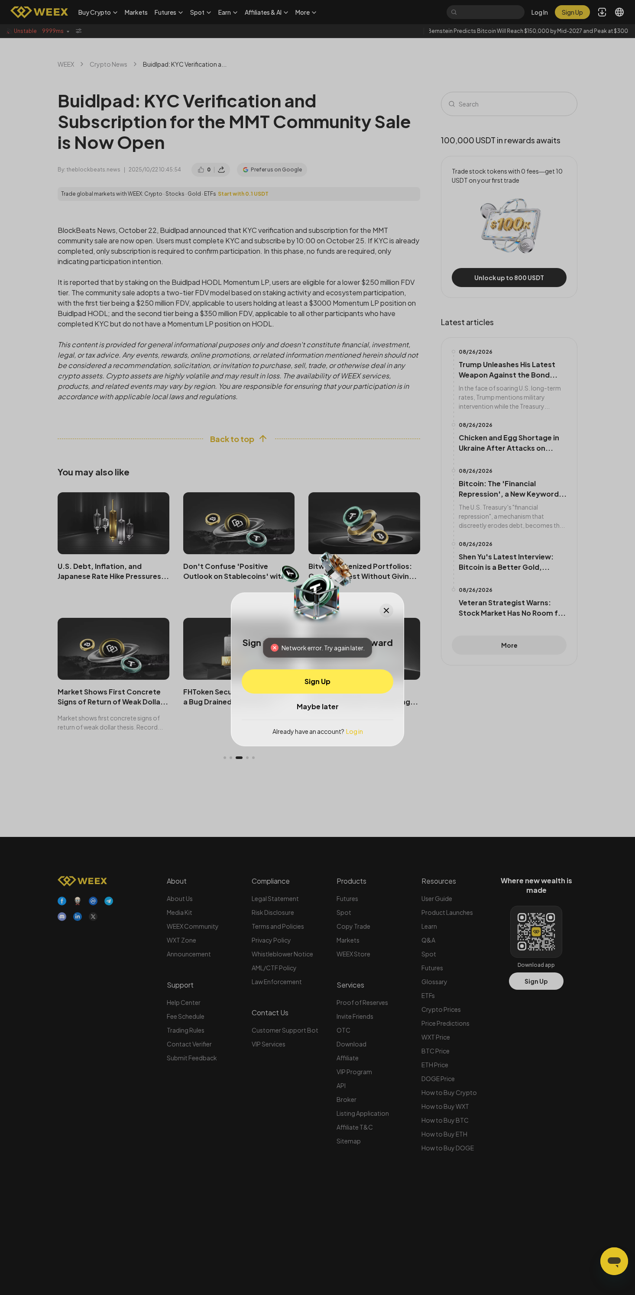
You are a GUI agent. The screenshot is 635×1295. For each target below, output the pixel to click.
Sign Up (317, 680)
